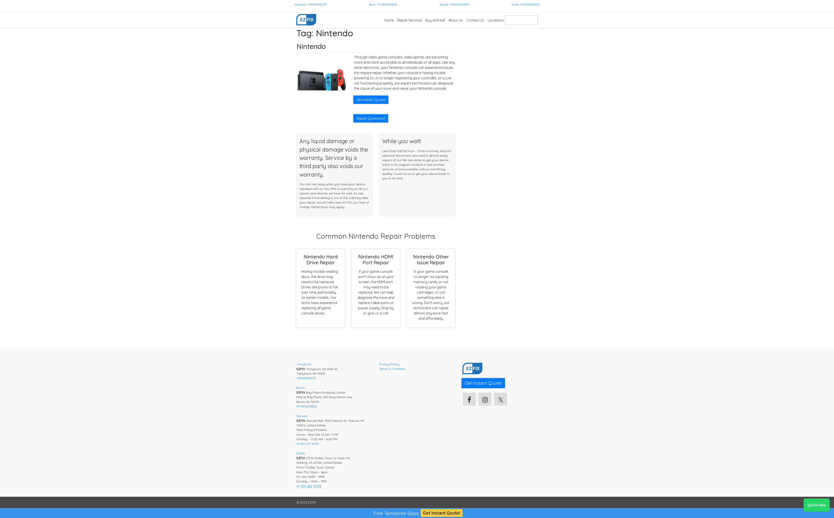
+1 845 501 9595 (307, 444)
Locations (496, 20)
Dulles (515, 4)
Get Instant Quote (521, 20)
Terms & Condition (392, 369)
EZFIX (312, 502)
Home (389, 20)
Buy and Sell (435, 20)
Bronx (372, 4)
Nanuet (444, 4)
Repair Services (409, 20)
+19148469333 (317, 4)
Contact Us (475, 20)
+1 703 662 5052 (308, 486)
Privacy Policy (389, 364)
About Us (455, 20)
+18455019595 (459, 4)
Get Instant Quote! (441, 513)
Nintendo (311, 46)
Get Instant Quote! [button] (371, 100)
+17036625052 (530, 4)
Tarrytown (300, 4)
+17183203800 (387, 4)
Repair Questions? (370, 118)
